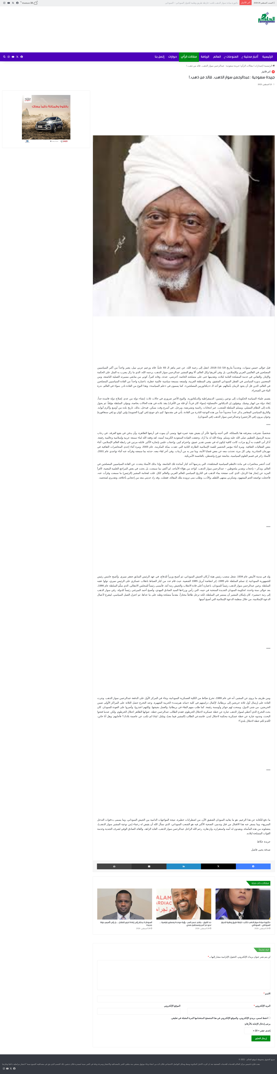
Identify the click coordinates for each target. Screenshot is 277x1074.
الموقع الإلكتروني (172, 1005)
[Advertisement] (92, 29)
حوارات (172, 56)
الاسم (267, 993)
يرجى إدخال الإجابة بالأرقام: (257, 1023)
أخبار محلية (251, 56)
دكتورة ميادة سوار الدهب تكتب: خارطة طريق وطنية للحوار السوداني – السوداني (201, 3)
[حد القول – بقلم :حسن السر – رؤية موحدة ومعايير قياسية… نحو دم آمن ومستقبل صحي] (183, 904)
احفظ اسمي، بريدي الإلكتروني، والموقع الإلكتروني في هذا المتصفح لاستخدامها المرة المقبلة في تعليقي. (219, 1018)
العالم (217, 56)
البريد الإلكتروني (262, 1005)
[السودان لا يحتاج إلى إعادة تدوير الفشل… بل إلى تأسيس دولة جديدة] (124, 904)
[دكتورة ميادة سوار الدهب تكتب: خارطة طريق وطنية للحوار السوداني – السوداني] (243, 904)
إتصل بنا (159, 56)
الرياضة (205, 56)
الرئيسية (267, 56)
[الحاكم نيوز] (266, 18)
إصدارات (258, 66)
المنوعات (232, 56)
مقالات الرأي (189, 56)
